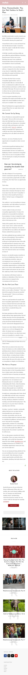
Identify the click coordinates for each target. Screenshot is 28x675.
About (5, 671)
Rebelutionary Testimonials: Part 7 (14, 640)
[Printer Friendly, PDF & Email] (25, 465)
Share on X (20, 169)
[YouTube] (16, 655)
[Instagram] (12, 655)
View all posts (13, 505)
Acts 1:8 (14, 127)
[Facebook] (5, 655)
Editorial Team (14, 567)
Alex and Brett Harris (14, 616)
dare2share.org (19, 441)
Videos (5, 669)
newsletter (6, 501)
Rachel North (6, 14)
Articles (5, 665)
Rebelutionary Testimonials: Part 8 (14, 591)
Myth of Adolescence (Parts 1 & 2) (14, 614)
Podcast (5, 668)
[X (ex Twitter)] (8, 655)
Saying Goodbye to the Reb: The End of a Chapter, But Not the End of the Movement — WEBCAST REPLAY (14, 562)
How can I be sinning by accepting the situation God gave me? (14, 166)
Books (5, 666)
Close (20, 337)
